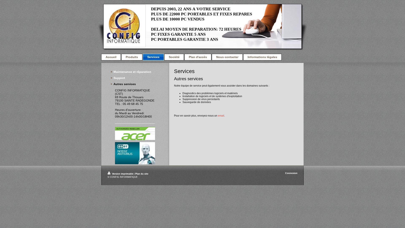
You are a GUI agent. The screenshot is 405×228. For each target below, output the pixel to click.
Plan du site (141, 173)
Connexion (291, 173)
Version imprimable (122, 173)
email (221, 115)
